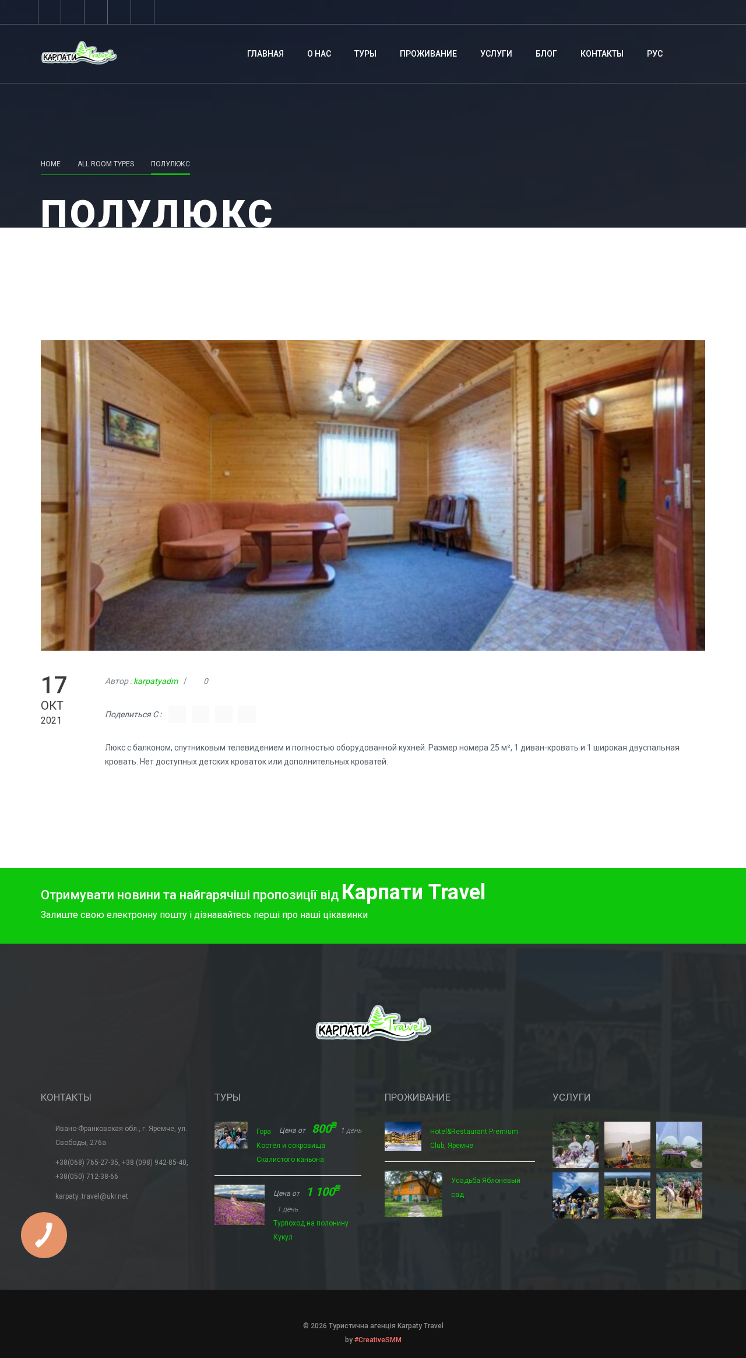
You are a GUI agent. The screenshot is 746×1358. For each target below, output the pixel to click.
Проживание (428, 53)
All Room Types (106, 164)
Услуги (496, 53)
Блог (546, 53)
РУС (655, 53)
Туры (365, 53)
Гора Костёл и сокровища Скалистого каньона (290, 1145)
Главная (265, 53)
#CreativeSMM (378, 1340)
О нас (319, 53)
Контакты (602, 53)
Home (51, 164)
